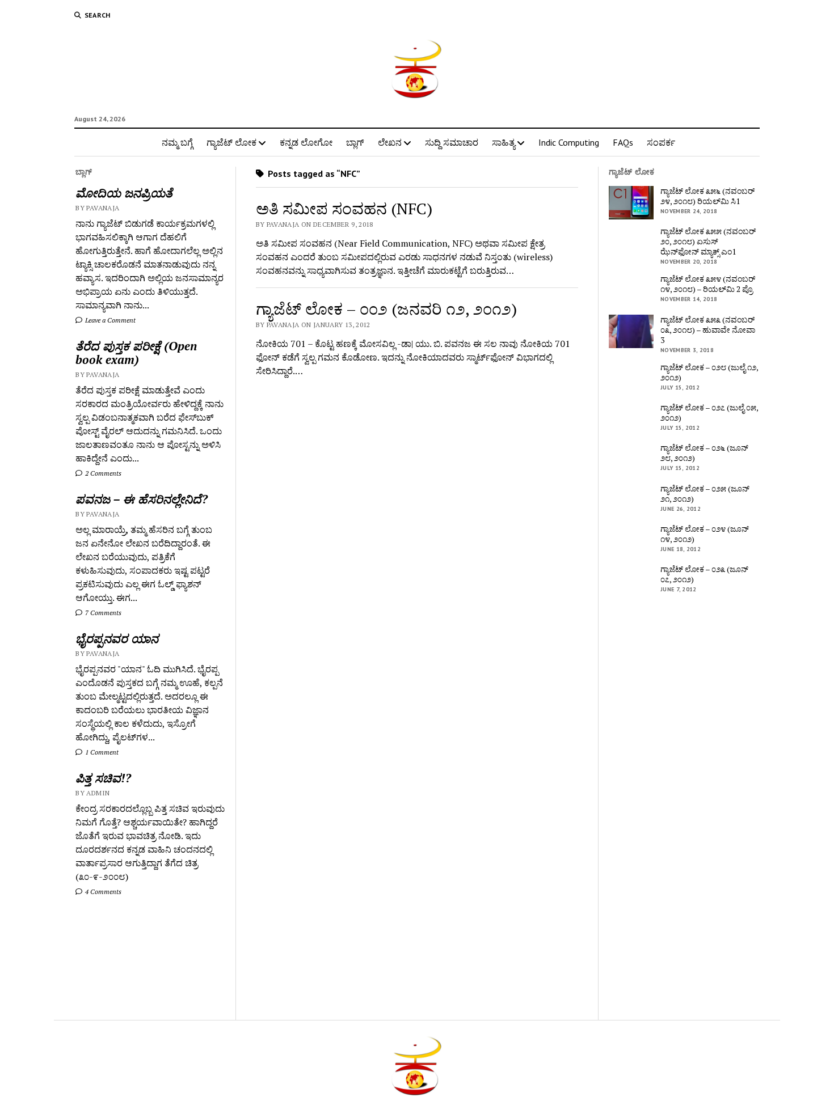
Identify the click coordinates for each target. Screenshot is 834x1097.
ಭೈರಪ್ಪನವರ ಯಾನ (116, 638)
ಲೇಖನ (390, 142)
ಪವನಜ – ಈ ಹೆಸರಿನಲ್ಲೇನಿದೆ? (141, 499)
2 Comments (102, 473)
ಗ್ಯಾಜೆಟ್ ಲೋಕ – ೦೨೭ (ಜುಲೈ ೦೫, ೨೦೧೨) (709, 413)
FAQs (623, 142)
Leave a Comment (109, 320)
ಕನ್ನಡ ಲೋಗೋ (306, 142)
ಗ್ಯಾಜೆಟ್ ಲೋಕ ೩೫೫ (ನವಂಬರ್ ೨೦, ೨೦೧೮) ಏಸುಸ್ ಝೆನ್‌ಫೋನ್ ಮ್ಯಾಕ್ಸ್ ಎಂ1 (708, 241)
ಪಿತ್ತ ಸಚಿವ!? (103, 778)
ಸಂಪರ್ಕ (661, 142)
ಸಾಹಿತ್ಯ (503, 142)
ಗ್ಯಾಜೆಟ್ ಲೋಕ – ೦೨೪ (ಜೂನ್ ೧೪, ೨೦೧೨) (704, 534)
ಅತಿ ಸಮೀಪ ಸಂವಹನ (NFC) (344, 208)
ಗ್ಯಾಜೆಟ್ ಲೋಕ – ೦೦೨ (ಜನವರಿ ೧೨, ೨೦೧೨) (386, 308)
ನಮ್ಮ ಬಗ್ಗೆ (177, 142)
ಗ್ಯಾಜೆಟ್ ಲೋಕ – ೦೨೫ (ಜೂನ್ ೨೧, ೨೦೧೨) (704, 494)
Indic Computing (568, 142)
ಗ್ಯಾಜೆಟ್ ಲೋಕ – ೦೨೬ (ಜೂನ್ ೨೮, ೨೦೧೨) (704, 453)
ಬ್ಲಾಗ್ (355, 142)
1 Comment (101, 752)
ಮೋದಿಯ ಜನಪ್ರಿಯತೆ (123, 193)
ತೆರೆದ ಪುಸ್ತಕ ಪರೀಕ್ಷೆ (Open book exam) (136, 352)
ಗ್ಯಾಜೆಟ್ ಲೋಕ (231, 142)
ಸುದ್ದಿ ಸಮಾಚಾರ (451, 142)
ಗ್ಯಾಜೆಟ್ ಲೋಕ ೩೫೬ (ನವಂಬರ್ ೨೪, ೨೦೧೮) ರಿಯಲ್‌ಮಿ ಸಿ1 (707, 196)
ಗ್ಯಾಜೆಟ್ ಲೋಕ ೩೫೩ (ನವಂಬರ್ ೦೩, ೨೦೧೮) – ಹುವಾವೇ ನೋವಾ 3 (707, 330)
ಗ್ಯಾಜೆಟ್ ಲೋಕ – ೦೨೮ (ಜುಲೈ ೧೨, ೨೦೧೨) (709, 372)
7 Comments (102, 612)
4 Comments (102, 891)
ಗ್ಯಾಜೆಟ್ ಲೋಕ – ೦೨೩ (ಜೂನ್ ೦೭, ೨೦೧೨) (704, 574)
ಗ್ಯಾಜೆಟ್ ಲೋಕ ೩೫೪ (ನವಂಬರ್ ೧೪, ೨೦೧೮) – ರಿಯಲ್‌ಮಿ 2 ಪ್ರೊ (707, 284)
